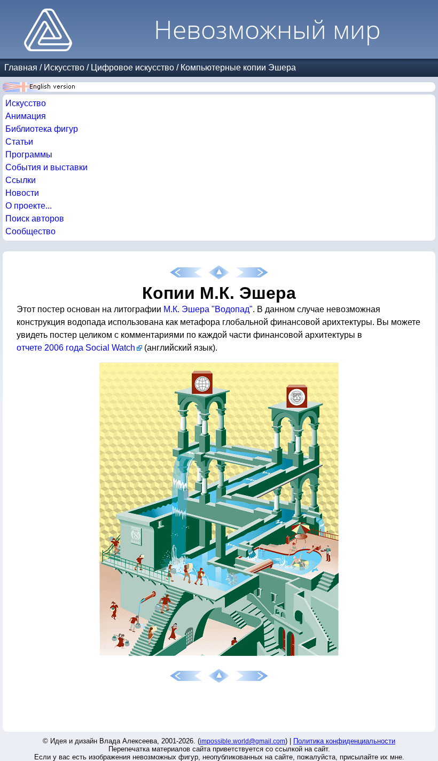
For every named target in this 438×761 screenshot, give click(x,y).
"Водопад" (232, 309)
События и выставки (46, 167)
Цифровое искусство (132, 67)
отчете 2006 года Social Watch (76, 347)
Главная (20, 67)
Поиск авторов (34, 218)
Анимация (25, 116)
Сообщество (30, 231)
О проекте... (28, 205)
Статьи (19, 141)
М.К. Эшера (186, 309)
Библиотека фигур (41, 128)
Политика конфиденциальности (344, 741)
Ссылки (20, 180)
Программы (28, 154)
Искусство (64, 67)
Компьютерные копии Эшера (238, 67)
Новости (22, 192)
